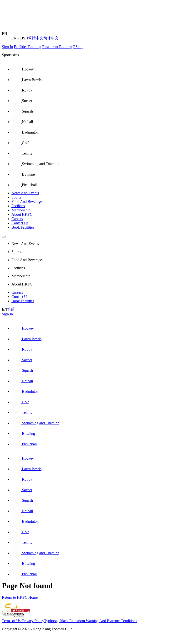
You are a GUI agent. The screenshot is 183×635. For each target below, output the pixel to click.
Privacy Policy (33, 621)
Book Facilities (22, 227)
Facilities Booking (27, 47)
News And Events (25, 193)
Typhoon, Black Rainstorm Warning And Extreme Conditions (90, 621)
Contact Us (19, 223)
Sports (16, 197)
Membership (20, 210)
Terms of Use (12, 621)
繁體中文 (35, 38)
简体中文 (51, 38)
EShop (78, 47)
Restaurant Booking (57, 47)
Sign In (7, 47)
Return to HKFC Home (20, 597)
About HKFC (21, 214)
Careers (17, 219)
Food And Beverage (26, 201)
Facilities (18, 206)
